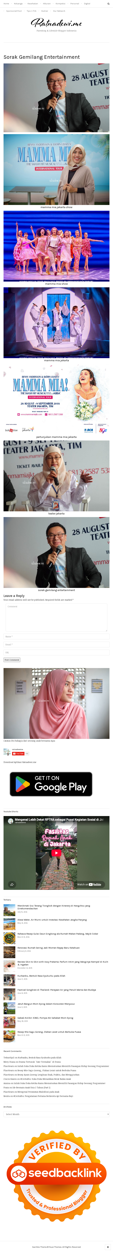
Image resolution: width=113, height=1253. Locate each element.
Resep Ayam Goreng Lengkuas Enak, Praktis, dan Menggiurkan (48, 1074)
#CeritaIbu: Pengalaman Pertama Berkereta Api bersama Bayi (43, 1096)
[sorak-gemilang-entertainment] (56, 97)
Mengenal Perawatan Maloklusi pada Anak (38, 1091)
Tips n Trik (31, 11)
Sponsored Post (14, 11)
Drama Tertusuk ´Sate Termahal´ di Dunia (40, 1061)
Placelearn (9, 1066)
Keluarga (18, 3)
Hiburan (47, 3)
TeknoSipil (9, 1057)
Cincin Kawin (10, 1079)
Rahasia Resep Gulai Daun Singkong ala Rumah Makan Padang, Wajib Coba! (58, 933)
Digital (87, 3)
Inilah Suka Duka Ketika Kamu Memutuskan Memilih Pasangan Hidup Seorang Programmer (63, 1066)
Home (6, 3)
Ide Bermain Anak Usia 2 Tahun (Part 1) (31, 1087)
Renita (7, 1096)
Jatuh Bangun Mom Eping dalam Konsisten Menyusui (46, 1003)
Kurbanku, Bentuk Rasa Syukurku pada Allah (41, 975)
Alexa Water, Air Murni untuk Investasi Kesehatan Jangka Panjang (52, 919)
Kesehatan (33, 3)
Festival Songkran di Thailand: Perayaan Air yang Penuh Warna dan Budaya (57, 989)
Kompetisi (60, 3)
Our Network (59, 11)
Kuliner (44, 11)
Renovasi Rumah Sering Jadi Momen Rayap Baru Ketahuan (49, 947)
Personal (74, 3)
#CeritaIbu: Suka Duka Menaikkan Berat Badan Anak (45, 1079)
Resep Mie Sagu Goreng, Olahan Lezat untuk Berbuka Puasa (49, 1031)
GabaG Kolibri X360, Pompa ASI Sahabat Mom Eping (45, 1017)
